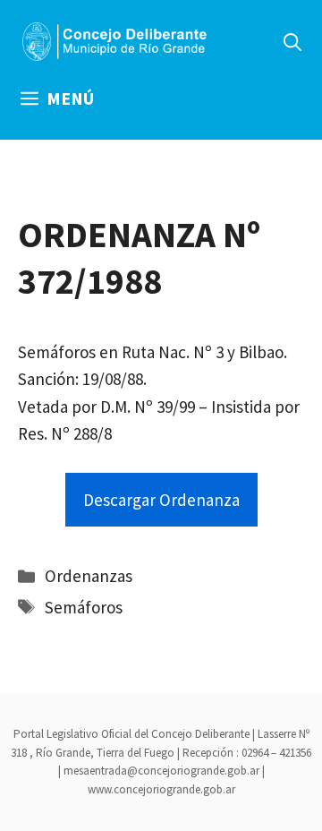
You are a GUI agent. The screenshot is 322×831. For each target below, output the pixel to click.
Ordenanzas (88, 576)
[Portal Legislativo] (114, 41)
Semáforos (84, 607)
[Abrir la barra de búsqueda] (292, 41)
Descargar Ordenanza (161, 499)
